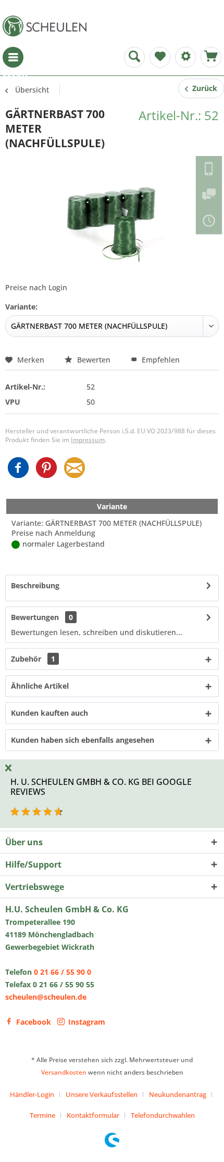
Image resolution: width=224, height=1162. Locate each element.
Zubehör (33, 659)
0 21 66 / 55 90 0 (62, 972)
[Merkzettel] (160, 57)
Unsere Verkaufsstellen (102, 1094)
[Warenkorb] (211, 57)
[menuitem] (13, 57)
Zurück (202, 88)
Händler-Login (32, 1094)
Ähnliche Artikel (40, 686)
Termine (42, 1115)
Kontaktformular (93, 1115)
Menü (13, 57)
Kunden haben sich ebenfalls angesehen (82, 740)
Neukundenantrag (177, 1094)
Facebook (33, 1022)
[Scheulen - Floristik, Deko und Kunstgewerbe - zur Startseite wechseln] (47, 26)
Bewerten (94, 360)
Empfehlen (160, 360)
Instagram (86, 1022)
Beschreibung (35, 585)
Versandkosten (63, 1072)
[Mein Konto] (185, 57)
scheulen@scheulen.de (45, 997)
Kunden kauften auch (49, 713)
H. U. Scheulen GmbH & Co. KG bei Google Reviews (101, 786)
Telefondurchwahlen (163, 1115)
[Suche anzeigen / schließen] (134, 57)
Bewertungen (35, 617)
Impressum (88, 439)
